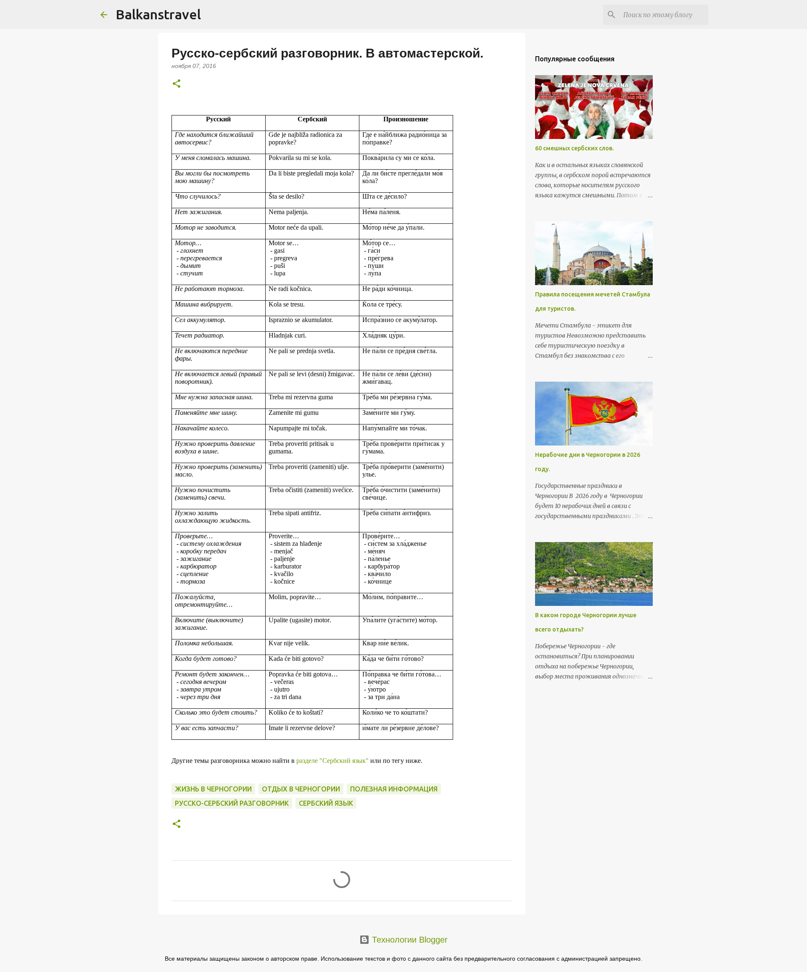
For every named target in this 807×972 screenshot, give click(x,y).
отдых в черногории (301, 789)
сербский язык (326, 803)
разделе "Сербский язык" (332, 760)
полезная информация (394, 789)
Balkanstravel (158, 14)
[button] (176, 84)
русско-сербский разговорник (232, 803)
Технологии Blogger (408, 939)
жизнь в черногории (213, 789)
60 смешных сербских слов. (574, 148)
